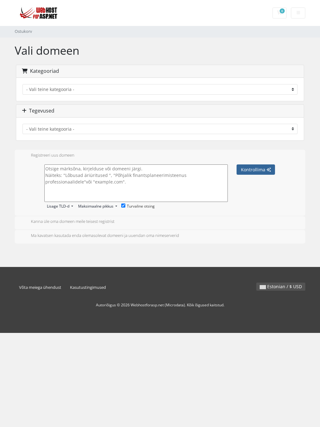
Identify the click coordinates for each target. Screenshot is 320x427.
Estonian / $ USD (284, 286)
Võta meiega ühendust (40, 287)
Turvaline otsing (141, 206)
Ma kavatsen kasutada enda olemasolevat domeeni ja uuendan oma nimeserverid (105, 235)
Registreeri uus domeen (52, 155)
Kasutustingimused (88, 287)
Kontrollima (254, 170)
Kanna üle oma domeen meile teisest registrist (72, 221)
